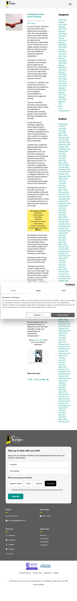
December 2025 (64, 142)
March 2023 (62, 217)
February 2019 (63, 321)
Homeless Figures (62, 37)
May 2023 (62, 212)
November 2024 (64, 172)
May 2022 (62, 240)
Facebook (11, 535)
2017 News (62, 79)
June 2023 (62, 210)
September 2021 (64, 256)
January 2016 (63, 396)
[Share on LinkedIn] (38, 379)
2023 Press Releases (62, 41)
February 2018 (63, 344)
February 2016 (63, 394)
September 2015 (64, 405)
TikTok (10, 554)
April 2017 (62, 365)
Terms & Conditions (25, 573)
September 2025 (64, 149)
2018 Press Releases (62, 100)
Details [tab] (38, 290)
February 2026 (63, 138)
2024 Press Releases (62, 30)
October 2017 (63, 351)
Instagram (11, 540)
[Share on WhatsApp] (33, 379)
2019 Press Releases (62, 71)
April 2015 (62, 417)
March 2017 (62, 367)
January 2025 (63, 167)
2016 (60, 106)
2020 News (62, 67)
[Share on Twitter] (31, 379)
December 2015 (64, 399)
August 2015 (63, 408)
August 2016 (63, 381)
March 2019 (62, 319)
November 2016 (64, 374)
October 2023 (63, 201)
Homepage (62, 61)
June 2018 (62, 337)
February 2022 (63, 247)
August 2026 (63, 124)
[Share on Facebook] (28, 379)
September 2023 (64, 203)
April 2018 (62, 342)
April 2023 (62, 215)
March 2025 (62, 162)
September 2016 (64, 378)
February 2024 (63, 192)
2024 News (62, 33)
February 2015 (63, 421)
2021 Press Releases (62, 57)
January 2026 (63, 140)
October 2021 (63, 253)
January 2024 (63, 194)
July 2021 (62, 260)
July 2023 (62, 208)
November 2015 (64, 401)
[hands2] (14, 22)
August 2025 (63, 151)
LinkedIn (11, 544)
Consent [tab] (13, 290)
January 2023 (63, 222)
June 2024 (62, 183)
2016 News (62, 81)
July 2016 (62, 383)
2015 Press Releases (62, 87)
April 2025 (62, 160)
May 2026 (62, 131)
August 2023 (63, 206)
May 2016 (62, 387)
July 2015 (62, 410)
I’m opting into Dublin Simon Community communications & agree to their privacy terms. (37, 490)
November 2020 (64, 278)
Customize (37, 315)
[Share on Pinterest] (35, 379)
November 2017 (64, 349)
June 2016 (62, 385)
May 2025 (62, 158)
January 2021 (63, 274)
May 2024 (62, 185)
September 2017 (64, 353)
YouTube (11, 549)
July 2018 (62, 335)
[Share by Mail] (47, 379)
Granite (42, 584)
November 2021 (64, 251)
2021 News (31, 23)
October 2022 (63, 228)
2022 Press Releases (62, 48)
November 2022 (64, 226)
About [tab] (64, 290)
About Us (43, 535)
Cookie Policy (48, 573)
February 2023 (63, 219)
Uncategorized (63, 111)
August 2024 (63, 178)
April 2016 (62, 390)
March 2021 (62, 269)
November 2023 (64, 199)
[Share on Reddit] (45, 379)
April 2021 (62, 267)
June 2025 (62, 156)
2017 (60, 108)
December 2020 (64, 276)
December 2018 (64, 324)
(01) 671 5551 (13, 516)
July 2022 (62, 235)
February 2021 (63, 271)
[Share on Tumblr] (40, 379)
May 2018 (62, 340)
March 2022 (62, 244)
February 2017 (63, 369)
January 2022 (63, 249)
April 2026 (62, 133)
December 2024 (64, 169)
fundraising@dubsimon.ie (17, 520)
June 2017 (62, 360)
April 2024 (62, 187)
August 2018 (63, 333)
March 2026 (62, 135)
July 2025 (62, 153)
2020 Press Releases (62, 64)
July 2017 (62, 358)
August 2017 (63, 355)
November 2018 (64, 326)
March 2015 (62, 419)
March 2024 (62, 190)
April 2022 (62, 242)
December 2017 (64, 346)
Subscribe (15, 496)
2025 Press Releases (62, 25)
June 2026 (62, 128)
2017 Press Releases (62, 96)
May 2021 (62, 265)
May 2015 (62, 415)
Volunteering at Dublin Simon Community (35, 15)
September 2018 (64, 331)
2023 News (62, 45)
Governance (44, 542)
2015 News (62, 83)
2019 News (62, 74)
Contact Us (44, 545)
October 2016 (63, 376)
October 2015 (63, 403)
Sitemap (55, 573)
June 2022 (62, 237)
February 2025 (63, 165)
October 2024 (63, 174)
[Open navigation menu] (70, 4)
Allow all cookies (62, 315)
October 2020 (63, 281)
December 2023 (64, 197)
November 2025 (64, 144)
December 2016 (64, 371)
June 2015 (62, 412)
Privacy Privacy (37, 573)
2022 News (62, 51)
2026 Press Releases (62, 21)
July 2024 (62, 181)
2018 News (62, 77)
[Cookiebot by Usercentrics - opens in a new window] (66, 285)
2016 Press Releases (62, 91)
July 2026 (62, 126)
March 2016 (62, 392)
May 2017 (62, 362)
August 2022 (63, 233)
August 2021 (63, 258)
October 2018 (63, 328)
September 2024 (64, 176)
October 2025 (63, 147)
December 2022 (64, 224)
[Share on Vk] (43, 379)
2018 (60, 104)
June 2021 (62, 262)
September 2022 (64, 231)
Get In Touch (47, 516)
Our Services (44, 539)
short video (39, 340)
